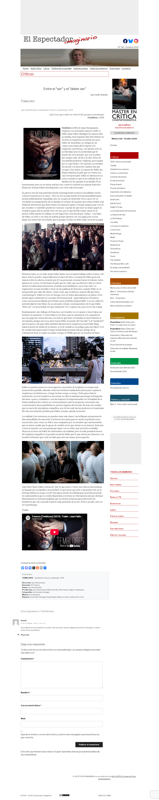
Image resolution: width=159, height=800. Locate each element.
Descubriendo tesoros (119, 388)
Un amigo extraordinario (120, 267)
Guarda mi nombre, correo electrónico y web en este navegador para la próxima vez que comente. (60, 736)
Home (25, 68)
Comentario (27, 659)
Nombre (25, 692)
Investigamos (115, 484)
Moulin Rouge (115, 233)
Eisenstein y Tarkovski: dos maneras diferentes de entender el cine (123, 338)
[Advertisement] (79, 17)
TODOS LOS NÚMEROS (121, 472)
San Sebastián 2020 (118, 371)
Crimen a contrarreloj (119, 173)
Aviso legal (114, 68)
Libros (46, 68)
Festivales (114, 491)
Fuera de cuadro (117, 516)
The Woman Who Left (119, 264)
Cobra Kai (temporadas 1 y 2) (121, 302)
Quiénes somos (80, 68)
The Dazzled (115, 260)
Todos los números (98, 68)
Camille (113, 165)
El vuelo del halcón (117, 188)
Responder (25, 635)
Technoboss (115, 249)
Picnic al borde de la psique (121, 345)
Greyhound (114, 199)
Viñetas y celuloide (118, 535)
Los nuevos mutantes (119, 226)
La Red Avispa (116, 218)
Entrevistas (115, 503)
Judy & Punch (115, 203)
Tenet (112, 256)
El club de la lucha (117, 181)
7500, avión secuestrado (120, 162)
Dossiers (114, 522)
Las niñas (114, 222)
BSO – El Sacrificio (117, 298)
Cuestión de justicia (118, 177)
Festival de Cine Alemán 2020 (122, 368)
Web (23, 718)
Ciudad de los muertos (119, 169)
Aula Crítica (35, 68)
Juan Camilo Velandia (99, 95)
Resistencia (115, 245)
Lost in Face (115, 230)
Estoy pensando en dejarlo (121, 196)
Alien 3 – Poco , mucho (123, 404)
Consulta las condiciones (124, 133)
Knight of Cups (116, 207)
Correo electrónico (31, 705)
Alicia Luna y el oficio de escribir (123, 288)
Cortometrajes (116, 528)
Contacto (126, 68)
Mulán (112, 237)
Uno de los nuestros (118, 271)
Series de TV (115, 497)
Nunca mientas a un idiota (120, 306)
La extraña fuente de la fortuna (123, 211)
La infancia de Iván (117, 215)
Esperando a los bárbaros (120, 192)
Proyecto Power (117, 241)
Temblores (114, 252)
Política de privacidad (61, 68)
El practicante (116, 184)
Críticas (113, 478)
